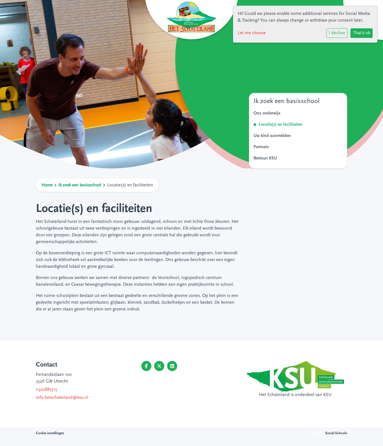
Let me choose (252, 33)
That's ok (361, 33)
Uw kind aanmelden (272, 136)
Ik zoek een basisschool (79, 185)
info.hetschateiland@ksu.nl (62, 397)
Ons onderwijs (266, 113)
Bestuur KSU (265, 158)
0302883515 (46, 389)
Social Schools (336, 433)
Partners (261, 147)
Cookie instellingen (50, 433)
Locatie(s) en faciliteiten (281, 124)
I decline (337, 33)
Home (47, 185)
